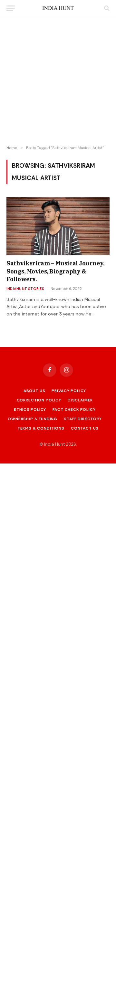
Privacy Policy (69, 390)
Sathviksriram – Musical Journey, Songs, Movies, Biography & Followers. (55, 271)
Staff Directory (83, 418)
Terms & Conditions (40, 428)
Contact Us (85, 428)
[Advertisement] (58, 81)
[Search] (106, 8)
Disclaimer (80, 400)
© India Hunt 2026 (58, 444)
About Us (34, 390)
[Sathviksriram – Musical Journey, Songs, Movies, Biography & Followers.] (58, 226)
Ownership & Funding (32, 418)
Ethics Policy (30, 409)
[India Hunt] (58, 8)
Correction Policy (39, 400)
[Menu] (10, 8)
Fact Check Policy (74, 409)
